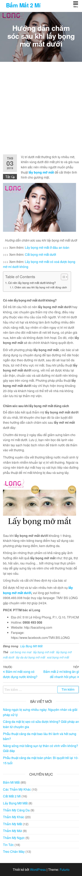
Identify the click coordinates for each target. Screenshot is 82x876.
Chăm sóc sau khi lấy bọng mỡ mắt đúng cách (41, 287)
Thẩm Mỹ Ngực (14, 837)
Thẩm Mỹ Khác (13, 817)
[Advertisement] (41, 108)
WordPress (38, 869)
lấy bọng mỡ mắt (41, 172)
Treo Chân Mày (14, 851)
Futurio (64, 869)
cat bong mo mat (20, 652)
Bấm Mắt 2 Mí (23, 5)
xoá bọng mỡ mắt (58, 657)
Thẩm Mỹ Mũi (12, 830)
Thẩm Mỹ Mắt (12, 824)
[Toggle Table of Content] (62, 277)
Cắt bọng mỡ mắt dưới (40, 254)
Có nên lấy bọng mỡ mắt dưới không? (32, 283)
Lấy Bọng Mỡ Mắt (31, 646)
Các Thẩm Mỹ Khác (17, 789)
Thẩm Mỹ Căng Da (16, 810)
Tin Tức (8, 844)
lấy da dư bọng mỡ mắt (30, 657)
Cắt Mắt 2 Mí (12, 796)
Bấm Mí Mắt (11, 782)
